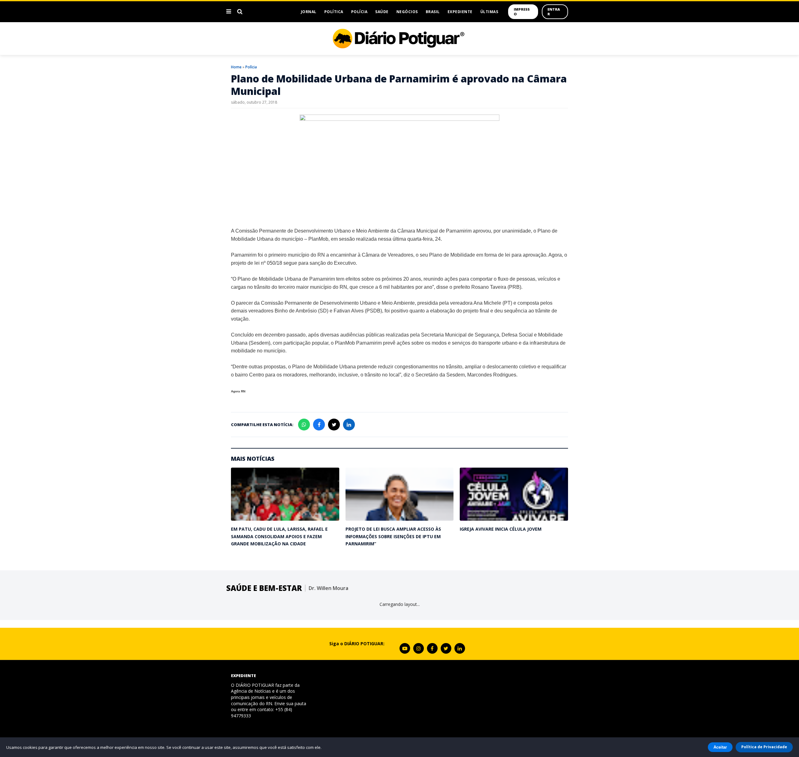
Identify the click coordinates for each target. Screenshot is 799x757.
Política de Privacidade (764, 747)
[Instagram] (418, 648)
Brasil (433, 11)
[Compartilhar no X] (334, 424)
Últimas (489, 11)
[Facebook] (432, 648)
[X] (446, 648)
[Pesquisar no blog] (240, 11)
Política (333, 11)
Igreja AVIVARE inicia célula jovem (501, 529)
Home (236, 67)
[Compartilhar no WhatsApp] (304, 424)
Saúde (382, 11)
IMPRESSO (522, 11)
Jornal (308, 11)
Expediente (460, 11)
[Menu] (228, 11)
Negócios (407, 11)
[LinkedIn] (459, 648)
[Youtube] (405, 648)
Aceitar (720, 747)
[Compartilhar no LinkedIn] (349, 424)
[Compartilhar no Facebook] (319, 424)
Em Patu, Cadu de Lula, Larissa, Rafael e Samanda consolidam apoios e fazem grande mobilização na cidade (279, 536)
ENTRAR (553, 11)
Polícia (359, 11)
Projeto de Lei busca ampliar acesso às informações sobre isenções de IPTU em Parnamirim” (393, 536)
